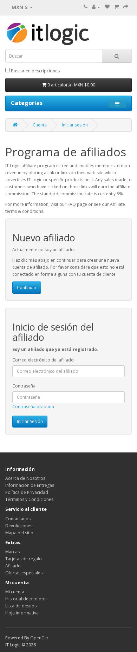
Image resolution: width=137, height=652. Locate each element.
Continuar (27, 288)
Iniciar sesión (75, 125)
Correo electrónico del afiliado (43, 360)
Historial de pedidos (25, 599)
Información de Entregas (29, 485)
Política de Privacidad (26, 492)
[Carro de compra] (116, 7)
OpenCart (40, 638)
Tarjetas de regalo (23, 559)
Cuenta (40, 125)
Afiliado (13, 566)
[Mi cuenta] (96, 7)
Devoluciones (18, 526)
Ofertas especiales (24, 573)
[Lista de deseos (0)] (107, 7)
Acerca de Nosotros (25, 478)
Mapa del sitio (19, 533)
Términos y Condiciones (29, 499)
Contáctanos (18, 519)
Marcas (12, 552)
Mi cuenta (14, 592)
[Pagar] (125, 7)
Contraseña (23, 386)
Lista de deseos (21, 606)
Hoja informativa (22, 613)
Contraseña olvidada (33, 407)
